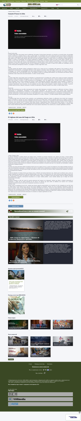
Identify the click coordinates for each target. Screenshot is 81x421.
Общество (23, 1)
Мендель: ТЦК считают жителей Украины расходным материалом (24, 261)
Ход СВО (17, 8)
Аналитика (36, 1)
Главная (10, 11)
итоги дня (19, 107)
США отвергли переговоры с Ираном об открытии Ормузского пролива (24, 238)
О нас (30, 364)
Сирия (11, 8)
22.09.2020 (13, 16)
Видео (46, 1)
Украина (24, 8)
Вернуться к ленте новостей (40, 366)
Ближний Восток (33, 8)
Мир (58, 8)
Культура (42, 1)
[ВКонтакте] (9, 113)
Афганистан (4, 8)
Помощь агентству (39, 364)
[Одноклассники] (13, 113)
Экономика (18, 1)
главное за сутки (12, 107)
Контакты (49, 364)
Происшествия (30, 1)
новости (24, 107)
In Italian (18, 11)
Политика (4, 1)
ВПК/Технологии (10, 1)
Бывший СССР (44, 8)
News (14, 11)
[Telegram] (11, 113)
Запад (52, 8)
